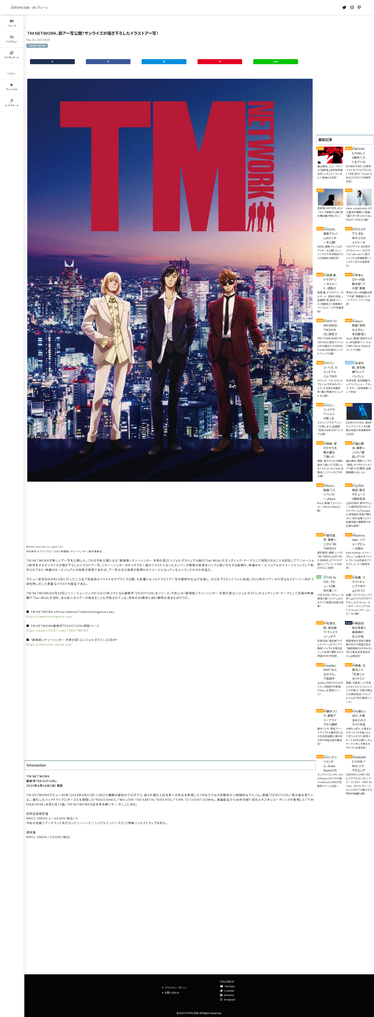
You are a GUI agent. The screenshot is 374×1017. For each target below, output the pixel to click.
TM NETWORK (37, 45)
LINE (275, 61)
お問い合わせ (172, 992)
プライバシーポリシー (176, 987)
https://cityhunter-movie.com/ (49, 644)
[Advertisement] (170, 514)
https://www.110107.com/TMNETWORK (57, 630)
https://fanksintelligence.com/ (49, 616)
